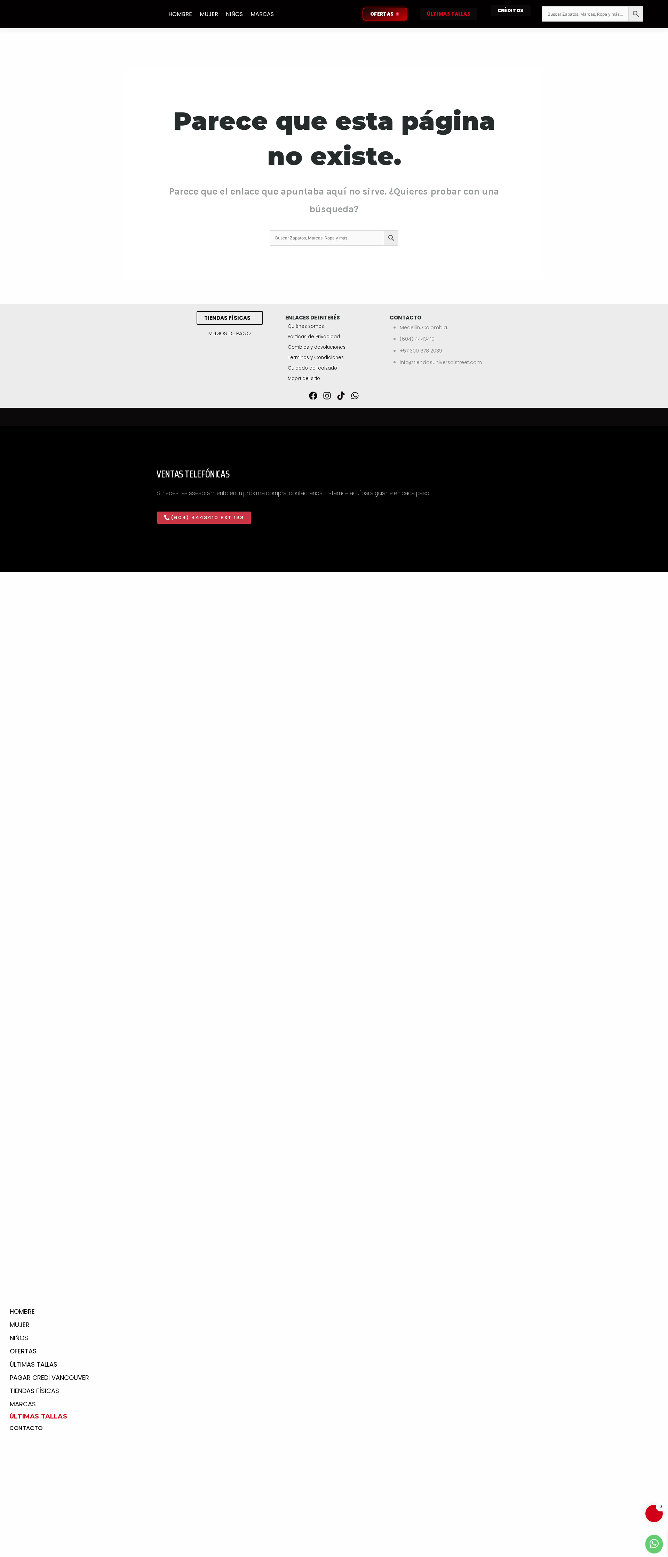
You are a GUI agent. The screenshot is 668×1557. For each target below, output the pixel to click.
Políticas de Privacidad (314, 336)
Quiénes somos (306, 326)
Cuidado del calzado (312, 368)
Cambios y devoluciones (316, 347)
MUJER (209, 14)
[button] (204, 517)
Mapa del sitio (304, 378)
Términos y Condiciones (316, 357)
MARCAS (262, 14)
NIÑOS (234, 14)
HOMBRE (180, 14)
